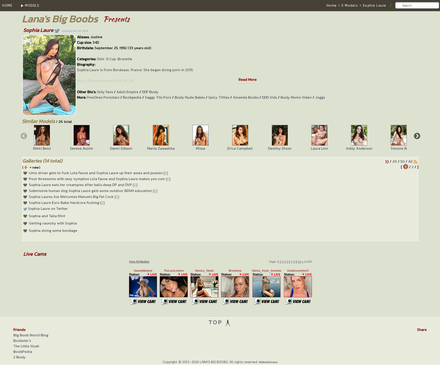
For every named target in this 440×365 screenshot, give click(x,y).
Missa (200, 148)
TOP (217, 322)
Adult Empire (127, 92)
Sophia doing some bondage (53, 230)
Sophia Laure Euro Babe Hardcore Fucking (64, 202)
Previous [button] (23, 135)
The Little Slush (26, 346)
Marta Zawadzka (161, 148)
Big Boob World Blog (30, 335)
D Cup (111, 59)
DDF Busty (150, 92)
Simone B (399, 148)
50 (402, 161)
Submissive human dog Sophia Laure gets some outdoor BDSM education (90, 190)
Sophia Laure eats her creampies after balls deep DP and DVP (80, 184)
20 (394, 161)
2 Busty (19, 357)
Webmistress (268, 362)
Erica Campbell (240, 148)
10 (387, 161)
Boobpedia (132, 97)
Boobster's (22, 340)
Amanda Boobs (245, 97)
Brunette (125, 59)
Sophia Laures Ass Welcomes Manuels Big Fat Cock (71, 196)
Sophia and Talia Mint (47, 216)
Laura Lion (319, 148)
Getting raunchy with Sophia (53, 223)
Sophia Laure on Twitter (48, 208)
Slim (100, 59)
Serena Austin (81, 148)
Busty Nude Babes (190, 97)
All (410, 161)
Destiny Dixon (280, 148)
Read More (248, 79)
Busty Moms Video (296, 97)
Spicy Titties (218, 97)
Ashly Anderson (359, 148)
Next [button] (416, 135)
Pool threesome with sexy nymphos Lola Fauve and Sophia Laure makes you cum (97, 178)
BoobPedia (22, 351)
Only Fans (105, 92)
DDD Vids (269, 97)
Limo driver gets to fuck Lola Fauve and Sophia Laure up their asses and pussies (95, 173)
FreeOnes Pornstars (103, 97)
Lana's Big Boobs (60, 18)
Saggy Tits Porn (158, 97)
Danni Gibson (121, 148)
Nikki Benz (42, 148)
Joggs (320, 97)
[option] (42, 138)
